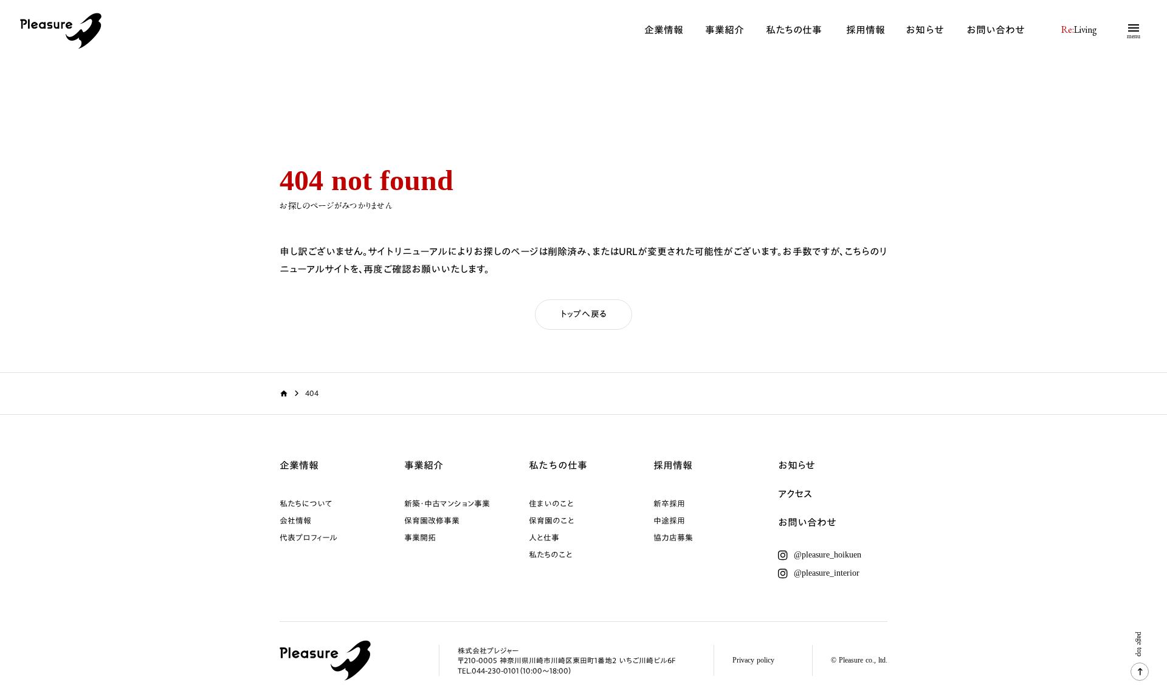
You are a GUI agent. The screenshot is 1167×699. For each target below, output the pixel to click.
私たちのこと (551, 554)
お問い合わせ (995, 30)
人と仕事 (544, 537)
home (284, 393)
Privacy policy (753, 660)
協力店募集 (673, 537)
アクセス (795, 494)
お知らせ (925, 30)
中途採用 (669, 520)
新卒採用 (669, 503)
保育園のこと (551, 520)
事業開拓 (420, 537)
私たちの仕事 (794, 30)
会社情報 (295, 520)
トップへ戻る (583, 313)
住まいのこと (551, 503)
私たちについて (306, 503)
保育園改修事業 (432, 520)
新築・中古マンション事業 (447, 503)
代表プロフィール (308, 537)
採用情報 (865, 30)
